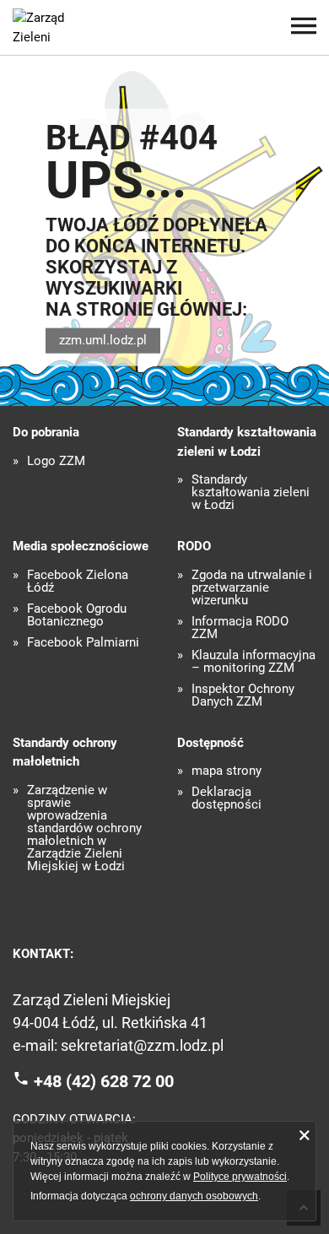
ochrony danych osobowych (194, 1196)
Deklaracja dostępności (226, 798)
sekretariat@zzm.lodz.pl (142, 1045)
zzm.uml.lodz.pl (103, 340)
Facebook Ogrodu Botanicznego (77, 615)
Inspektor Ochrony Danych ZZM (242, 695)
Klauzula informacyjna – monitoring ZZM (253, 661)
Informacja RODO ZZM (240, 628)
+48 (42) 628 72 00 (104, 1081)
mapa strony (226, 771)
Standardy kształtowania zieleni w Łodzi (250, 492)
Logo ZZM (56, 461)
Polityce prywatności (240, 1177)
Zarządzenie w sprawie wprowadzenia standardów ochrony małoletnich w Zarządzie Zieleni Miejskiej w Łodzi (84, 828)
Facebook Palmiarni (83, 642)
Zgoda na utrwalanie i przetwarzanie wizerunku (251, 588)
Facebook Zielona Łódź (77, 581)
